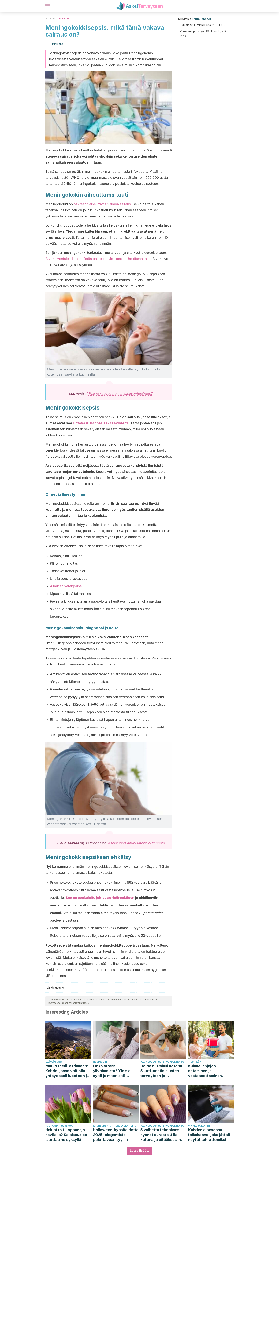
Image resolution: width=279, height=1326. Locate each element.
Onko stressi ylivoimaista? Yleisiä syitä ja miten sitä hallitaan (112, 1071)
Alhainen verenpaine (66, 586)
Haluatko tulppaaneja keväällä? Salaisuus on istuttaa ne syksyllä (66, 1134)
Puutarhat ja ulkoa (59, 1125)
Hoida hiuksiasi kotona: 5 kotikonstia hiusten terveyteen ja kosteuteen (162, 1071)
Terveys (50, 18)
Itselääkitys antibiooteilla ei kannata (136, 843)
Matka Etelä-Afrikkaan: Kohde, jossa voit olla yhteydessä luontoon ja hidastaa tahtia (67, 1071)
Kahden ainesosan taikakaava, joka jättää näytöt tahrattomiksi (209, 1134)
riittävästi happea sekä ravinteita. (101, 423)
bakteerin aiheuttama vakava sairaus (102, 204)
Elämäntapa (53, 1061)
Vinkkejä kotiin (199, 1125)
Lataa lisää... (139, 1151)
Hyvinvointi (101, 1061)
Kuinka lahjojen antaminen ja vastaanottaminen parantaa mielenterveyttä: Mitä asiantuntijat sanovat (208, 1071)
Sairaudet (64, 18)
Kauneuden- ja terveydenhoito (162, 1061)
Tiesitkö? (194, 1061)
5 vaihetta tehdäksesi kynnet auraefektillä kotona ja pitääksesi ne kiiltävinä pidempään (161, 1134)
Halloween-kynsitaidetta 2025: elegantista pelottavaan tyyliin (116, 1134)
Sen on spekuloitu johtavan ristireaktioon (100, 898)
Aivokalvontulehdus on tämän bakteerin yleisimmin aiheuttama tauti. (98, 259)
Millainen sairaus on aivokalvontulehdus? (119, 393)
